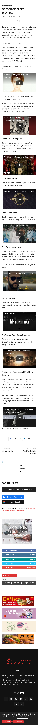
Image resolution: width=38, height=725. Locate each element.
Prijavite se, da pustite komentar (19, 489)
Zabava (4, 5)
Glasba (9, 5)
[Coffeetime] (19, 633)
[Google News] (22, 704)
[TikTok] (26, 699)
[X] (15, 439)
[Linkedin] (24, 439)
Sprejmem (7, 721)
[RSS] (16, 699)
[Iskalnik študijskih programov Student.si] (17, 544)
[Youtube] (16, 704)
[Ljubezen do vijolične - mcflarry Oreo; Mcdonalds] (19, 620)
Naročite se (31, 568)
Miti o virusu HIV (7, 451)
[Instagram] (11, 699)
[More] (26, 21)
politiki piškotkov (22, 718)
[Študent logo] (19, 661)
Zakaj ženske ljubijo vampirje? (29, 452)
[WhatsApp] (20, 439)
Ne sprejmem (18, 721)
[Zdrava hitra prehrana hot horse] (18, 645)
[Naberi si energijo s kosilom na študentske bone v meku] (18, 607)
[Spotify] (21, 699)
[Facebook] (10, 439)
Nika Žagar (9, 16)
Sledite (32, 555)
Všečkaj (32, 550)
